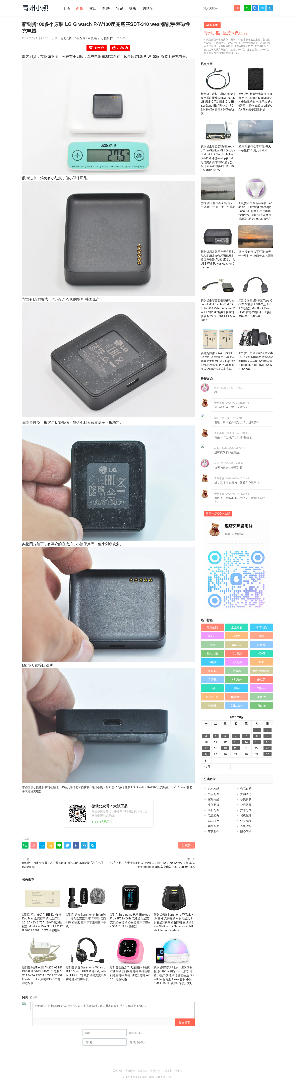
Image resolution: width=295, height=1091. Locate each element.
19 (225, 748)
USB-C (212, 636)
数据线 (212, 705)
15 (256, 742)
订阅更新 (167, 1070)
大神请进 (245, 794)
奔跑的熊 (212, 627)
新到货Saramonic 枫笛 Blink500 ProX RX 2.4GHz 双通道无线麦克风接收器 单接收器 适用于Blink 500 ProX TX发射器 (130, 920)
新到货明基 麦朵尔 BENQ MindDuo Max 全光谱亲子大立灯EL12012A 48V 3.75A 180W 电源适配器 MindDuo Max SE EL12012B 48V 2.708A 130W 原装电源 (42, 922)
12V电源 (236, 653)
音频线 (212, 679)
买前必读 (130, 1070)
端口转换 (261, 627)
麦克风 (261, 679)
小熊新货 (107, 38)
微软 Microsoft (261, 671)
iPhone (261, 705)
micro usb (212, 697)
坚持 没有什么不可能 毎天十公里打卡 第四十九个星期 (255, 253)
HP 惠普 (237, 679)
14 (246, 742)
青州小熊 (97, 787)
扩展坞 (212, 671)
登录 (132, 8)
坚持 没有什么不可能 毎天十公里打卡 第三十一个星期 (218, 205)
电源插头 (236, 697)
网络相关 (213, 826)
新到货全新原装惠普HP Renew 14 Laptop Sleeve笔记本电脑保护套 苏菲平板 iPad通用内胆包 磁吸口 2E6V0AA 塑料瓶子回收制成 (255, 101)
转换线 (261, 645)
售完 (119, 8)
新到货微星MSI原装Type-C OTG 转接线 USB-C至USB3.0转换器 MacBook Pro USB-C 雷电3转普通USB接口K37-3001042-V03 (255, 308)
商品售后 (142, 1070)
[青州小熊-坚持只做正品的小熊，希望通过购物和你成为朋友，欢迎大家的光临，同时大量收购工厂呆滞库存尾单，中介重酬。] (35, 7)
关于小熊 (117, 1070)
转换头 (261, 688)
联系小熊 (155, 1070)
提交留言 (184, 1022)
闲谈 (66, 8)
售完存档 (245, 788)
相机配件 (245, 815)
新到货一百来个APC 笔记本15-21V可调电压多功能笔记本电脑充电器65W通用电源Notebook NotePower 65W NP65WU (255, 360)
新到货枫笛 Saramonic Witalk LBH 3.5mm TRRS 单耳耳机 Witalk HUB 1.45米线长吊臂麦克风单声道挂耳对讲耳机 (86, 973)
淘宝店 (178, 1070)
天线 (212, 688)
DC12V (261, 697)
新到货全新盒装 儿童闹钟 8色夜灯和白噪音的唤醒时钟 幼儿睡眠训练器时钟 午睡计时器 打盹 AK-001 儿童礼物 (130, 973)
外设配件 (79, 38)
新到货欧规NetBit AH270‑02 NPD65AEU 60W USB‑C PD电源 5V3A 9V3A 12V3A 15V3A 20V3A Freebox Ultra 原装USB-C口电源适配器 (42, 975)
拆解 (106, 8)
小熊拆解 (245, 799)
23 (267, 748)
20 (235, 748)
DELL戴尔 (236, 705)
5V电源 (212, 662)
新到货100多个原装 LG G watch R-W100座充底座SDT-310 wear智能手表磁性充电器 (107, 789)
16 (267, 742)
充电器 (237, 671)
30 (267, 754)
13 (235, 742)
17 (206, 748)
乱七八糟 (66, 38)
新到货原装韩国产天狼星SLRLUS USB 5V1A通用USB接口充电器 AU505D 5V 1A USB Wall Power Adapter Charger (218, 259)
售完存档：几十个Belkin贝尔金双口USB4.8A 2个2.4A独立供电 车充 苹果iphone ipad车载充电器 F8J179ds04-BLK (152, 865)
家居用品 (93, 38)
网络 (237, 688)
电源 (212, 645)
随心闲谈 (245, 831)
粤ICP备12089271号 (160, 1077)
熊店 (93, 8)
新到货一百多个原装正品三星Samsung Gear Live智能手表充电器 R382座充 (63, 865)
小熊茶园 (245, 805)
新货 (79, 8)
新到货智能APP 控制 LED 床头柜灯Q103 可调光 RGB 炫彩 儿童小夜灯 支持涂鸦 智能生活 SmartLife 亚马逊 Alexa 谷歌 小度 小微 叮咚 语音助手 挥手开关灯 (174, 975)
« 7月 (206, 766)
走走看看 (236, 627)
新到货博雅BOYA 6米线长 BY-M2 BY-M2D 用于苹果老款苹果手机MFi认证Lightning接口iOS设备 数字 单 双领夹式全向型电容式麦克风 (218, 361)
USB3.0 (237, 645)
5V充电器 (237, 662)
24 (206, 754)
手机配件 (213, 810)
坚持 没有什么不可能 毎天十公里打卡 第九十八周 (254, 148)
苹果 (261, 662)
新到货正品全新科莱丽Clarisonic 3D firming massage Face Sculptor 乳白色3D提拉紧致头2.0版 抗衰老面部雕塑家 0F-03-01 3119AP (255, 211)
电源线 (237, 636)
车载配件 (213, 831)
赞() (186, 845)
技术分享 (245, 810)
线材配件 (245, 821)
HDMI (261, 653)
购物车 (147, 8)
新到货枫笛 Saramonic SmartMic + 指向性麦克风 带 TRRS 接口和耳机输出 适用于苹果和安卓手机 (86, 920)
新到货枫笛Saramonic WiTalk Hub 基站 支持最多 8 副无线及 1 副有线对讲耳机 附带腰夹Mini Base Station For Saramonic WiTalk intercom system (173, 922)
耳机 (261, 636)
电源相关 (213, 815)
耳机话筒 (245, 826)
